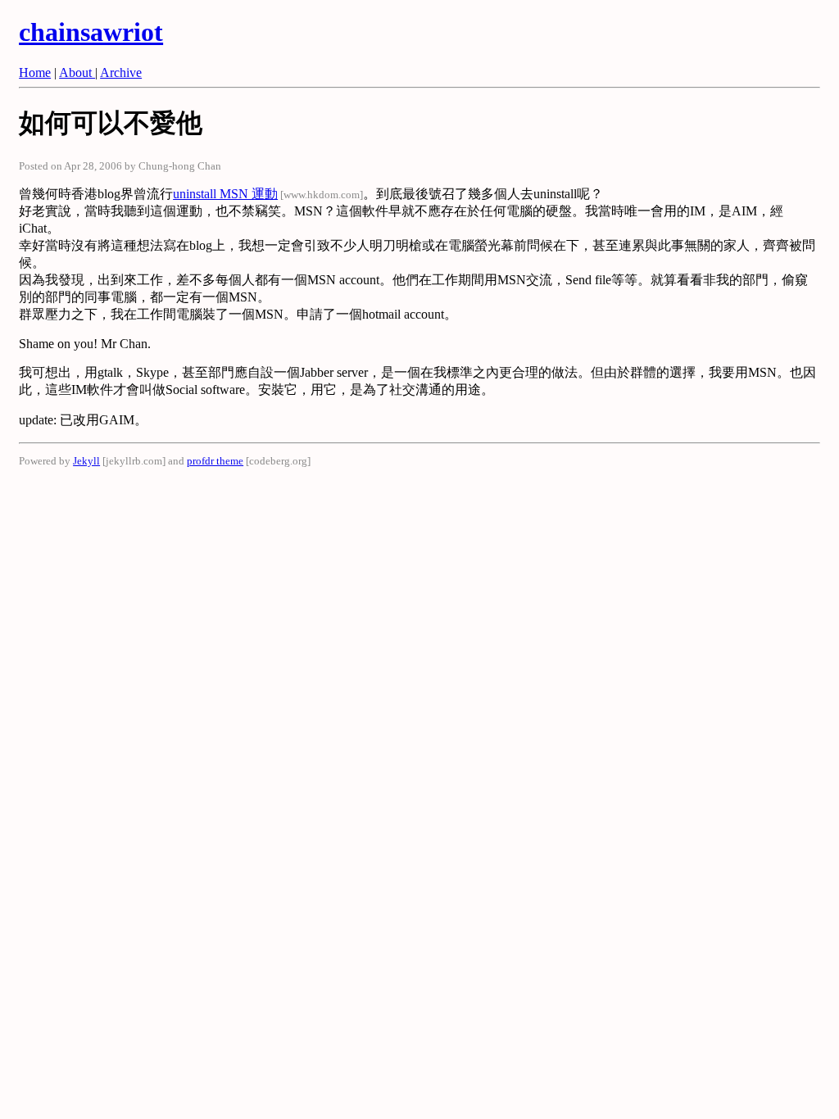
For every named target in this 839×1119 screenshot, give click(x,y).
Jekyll (86, 461)
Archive (121, 72)
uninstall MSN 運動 (225, 194)
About (77, 72)
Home (35, 72)
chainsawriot (91, 32)
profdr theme (215, 461)
